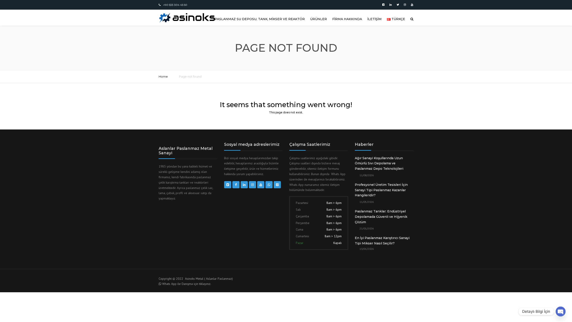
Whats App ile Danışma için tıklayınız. (186, 284)
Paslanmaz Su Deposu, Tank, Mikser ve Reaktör (260, 19)
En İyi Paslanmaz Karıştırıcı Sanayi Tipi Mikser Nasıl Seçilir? (382, 240)
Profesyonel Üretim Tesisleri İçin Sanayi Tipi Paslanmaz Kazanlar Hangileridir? (381, 190)
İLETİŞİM (374, 19)
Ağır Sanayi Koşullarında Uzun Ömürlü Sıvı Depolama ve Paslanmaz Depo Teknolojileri (379, 163)
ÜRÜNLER (318, 19)
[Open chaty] (561, 311)
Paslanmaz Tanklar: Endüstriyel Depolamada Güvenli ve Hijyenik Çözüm (381, 216)
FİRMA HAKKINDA (347, 19)
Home (163, 76)
